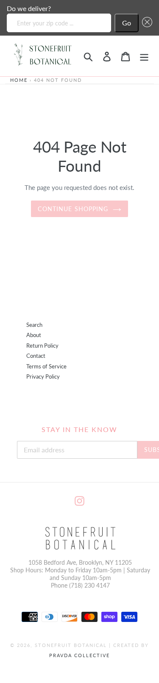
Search (34, 325)
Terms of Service (46, 366)
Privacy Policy (43, 377)
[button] (145, 23)
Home (19, 80)
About (33, 335)
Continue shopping (73, 208)
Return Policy (42, 346)
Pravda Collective (79, 655)
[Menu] (144, 55)
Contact (35, 356)
